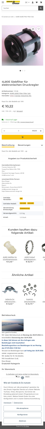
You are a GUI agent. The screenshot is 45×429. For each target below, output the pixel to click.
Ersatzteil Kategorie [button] (11, 364)
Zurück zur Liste (8, 17)
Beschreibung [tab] (8, 145)
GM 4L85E (30, 203)
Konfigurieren (22, 414)
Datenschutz (18, 403)
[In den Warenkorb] (3, 23)
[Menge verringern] (4, 131)
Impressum (7, 403)
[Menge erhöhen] (40, 131)
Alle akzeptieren (22, 408)
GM (21, 198)
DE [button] (26, 2)
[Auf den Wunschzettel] (38, 28)
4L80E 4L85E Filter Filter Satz (20, 93)
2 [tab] (22, 70)
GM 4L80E (23, 203)
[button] (33, 2)
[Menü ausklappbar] (3, 1)
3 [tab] (24, 70)
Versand (20, 111)
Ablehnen (22, 421)
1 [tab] (20, 70)
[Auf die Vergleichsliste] (33, 28)
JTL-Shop (26, 426)
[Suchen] (40, 8)
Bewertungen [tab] (24, 145)
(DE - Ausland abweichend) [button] (25, 122)
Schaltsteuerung (24, 208)
